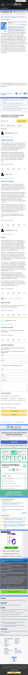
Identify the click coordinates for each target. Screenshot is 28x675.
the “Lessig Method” (17, 38)
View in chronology (9, 164)
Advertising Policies (17, 642)
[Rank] (2, 518)
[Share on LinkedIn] (26, 93)
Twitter (5, 640)
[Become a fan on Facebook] (12, 427)
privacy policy (19, 445)
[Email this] (18, 93)
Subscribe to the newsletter (13, 365)
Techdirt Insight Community (15, 27)
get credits (11, 400)
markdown (7, 396)
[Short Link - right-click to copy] (16, 93)
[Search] (27, 1)
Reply (2, 164)
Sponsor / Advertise (6, 653)
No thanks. (5, 400)
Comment (3, 380)
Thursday (4, 629)
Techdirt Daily (14, 365)
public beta (11, 29)
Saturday (4, 603)
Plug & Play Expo (20, 30)
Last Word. (20, 398)
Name (2, 354)
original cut (13, 43)
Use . (6, 396)
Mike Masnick (23, 24)
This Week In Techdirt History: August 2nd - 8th (12, 103)
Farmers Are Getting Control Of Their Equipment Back (14, 108)
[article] (8, 585)
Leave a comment (22, 121)
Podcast (6, 643)
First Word (12, 398)
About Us (17, 640)
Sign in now (16, 351)
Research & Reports (7, 645)
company (10, 84)
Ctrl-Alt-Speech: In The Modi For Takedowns (12, 110)
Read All (24, 512)
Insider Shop (18, 651)
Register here (4, 352)
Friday (3, 607)
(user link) (14, 320)
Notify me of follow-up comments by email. (11, 404)
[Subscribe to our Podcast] (20, 427)
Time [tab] (4, 125)
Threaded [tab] (11, 125)
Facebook (6, 641)
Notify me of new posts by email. (8, 407)
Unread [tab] (20, 125)
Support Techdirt (19, 652)
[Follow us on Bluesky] (8, 427)
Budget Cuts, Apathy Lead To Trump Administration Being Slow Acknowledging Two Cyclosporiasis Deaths (15, 526)
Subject (3, 374)
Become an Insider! (14, 591)
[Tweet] (22, 93)
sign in (15, 400)
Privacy (16, 643)
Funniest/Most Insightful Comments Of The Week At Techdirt (14, 600)
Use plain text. (15, 396)
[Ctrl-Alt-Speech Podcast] (14, 455)
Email (2, 360)
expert (18, 84)
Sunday (3, 598)
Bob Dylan (8, 39)
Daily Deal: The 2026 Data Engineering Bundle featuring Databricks (15, 619)
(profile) (16, 133)
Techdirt (5, 31)
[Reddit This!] (20, 93)
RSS (7, 121)
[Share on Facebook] (24, 93)
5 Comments (4, 93)
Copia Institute (18, 650)
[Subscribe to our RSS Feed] (16, 427)
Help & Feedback (8, 650)
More (1, 634)
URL (2, 369)
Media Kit (6, 651)
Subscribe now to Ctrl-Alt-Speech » (14, 495)
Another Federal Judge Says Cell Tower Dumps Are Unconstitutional (15, 616)
